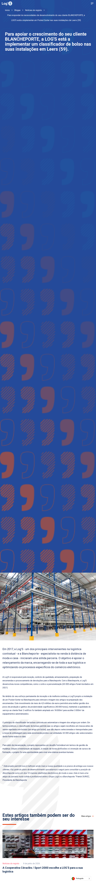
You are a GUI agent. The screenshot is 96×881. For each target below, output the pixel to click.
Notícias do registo (10, 863)
